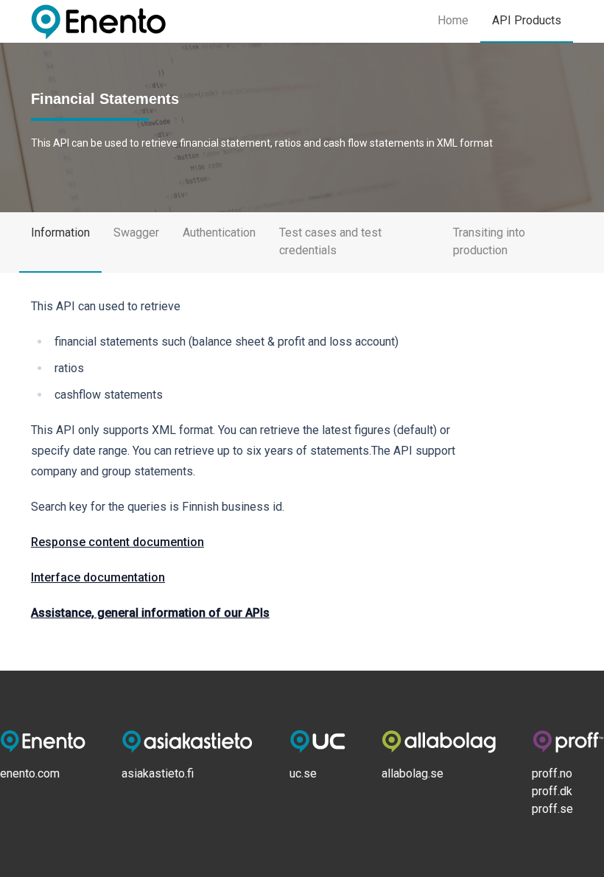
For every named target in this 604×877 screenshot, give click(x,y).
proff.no (552, 773)
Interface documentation (98, 577)
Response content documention (117, 542)
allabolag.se (412, 773)
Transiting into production (489, 241)
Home (453, 20)
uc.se (303, 773)
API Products (526, 20)
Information (60, 233)
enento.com (30, 773)
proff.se (552, 809)
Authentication (219, 233)
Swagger (136, 233)
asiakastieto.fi (158, 773)
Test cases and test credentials (330, 241)
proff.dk (552, 791)
